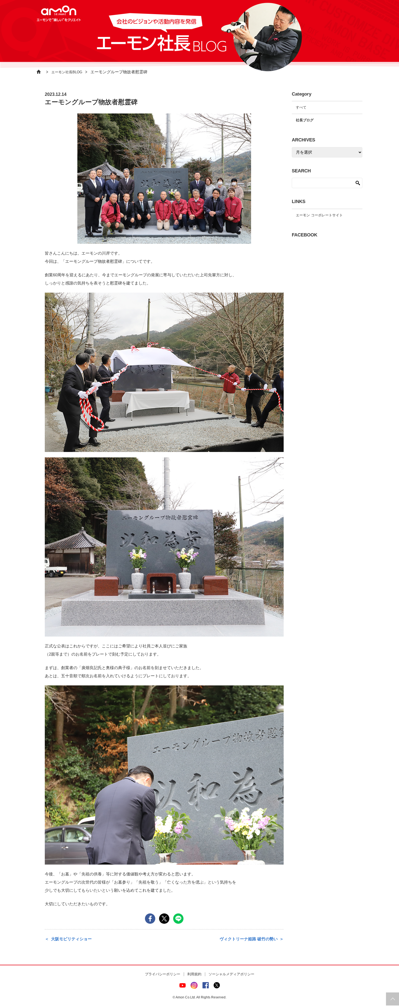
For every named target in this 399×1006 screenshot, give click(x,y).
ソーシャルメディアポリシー (231, 974)
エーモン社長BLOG (66, 72)
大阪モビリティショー (71, 939)
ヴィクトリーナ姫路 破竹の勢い (249, 939)
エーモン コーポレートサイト (319, 215)
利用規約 (194, 974)
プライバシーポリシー (162, 974)
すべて (301, 107)
